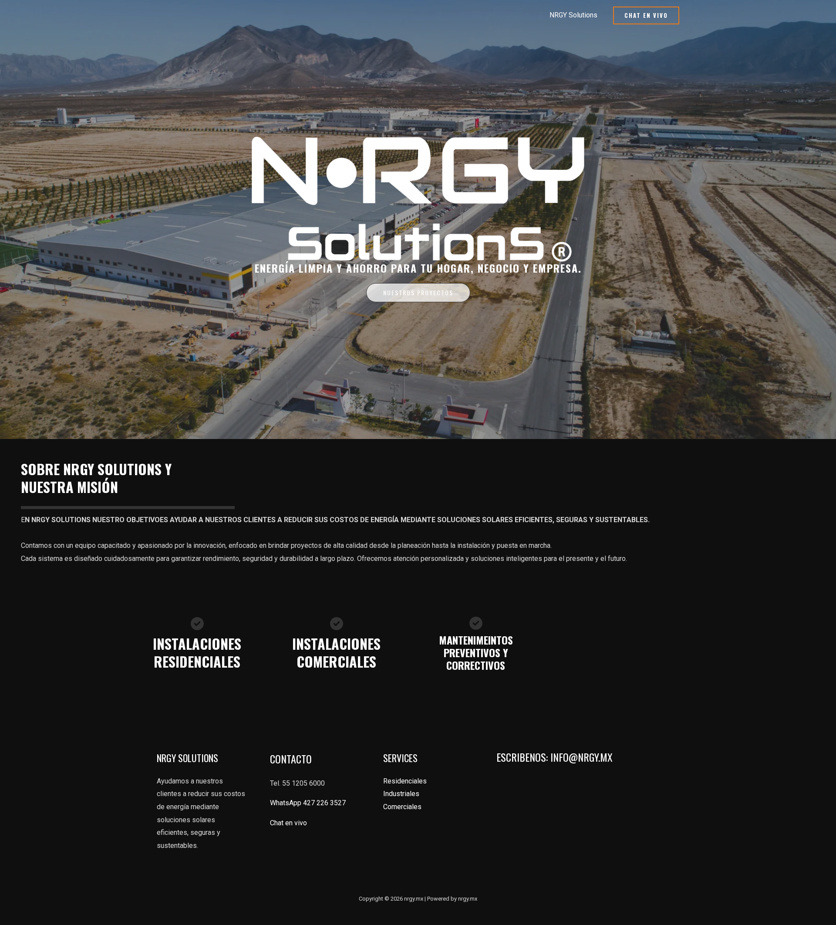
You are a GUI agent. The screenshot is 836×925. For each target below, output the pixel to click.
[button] (646, 15)
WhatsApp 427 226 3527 (308, 803)
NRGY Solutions (573, 15)
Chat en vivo (289, 823)
